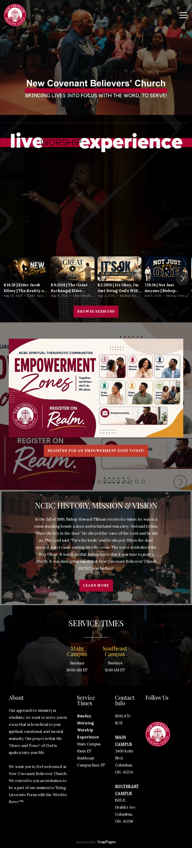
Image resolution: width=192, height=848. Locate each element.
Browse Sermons (95, 311)
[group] (26, 278)
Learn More (96, 585)
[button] (182, 278)
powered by (96, 842)
